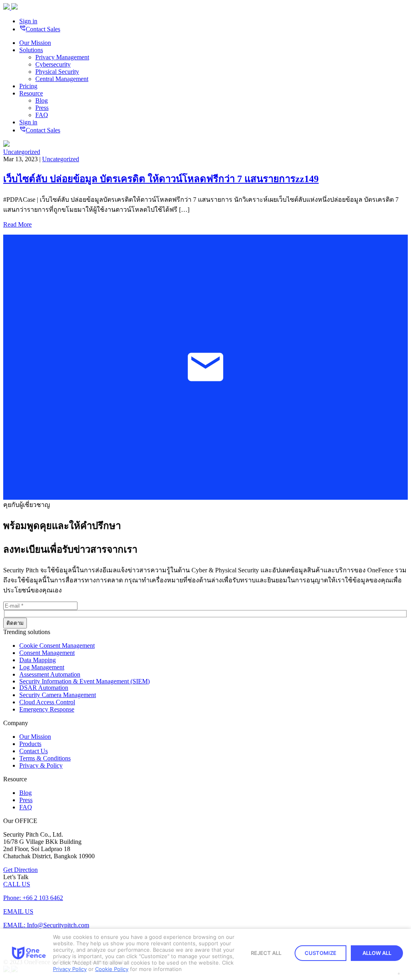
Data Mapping (37, 660)
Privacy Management (62, 57)
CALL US (16, 884)
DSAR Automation (43, 687)
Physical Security (57, 71)
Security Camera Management (57, 694)
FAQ (41, 114)
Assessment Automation (49, 674)
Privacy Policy (70, 969)
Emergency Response (46, 709)
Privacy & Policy (41, 765)
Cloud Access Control (47, 702)
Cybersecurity (53, 64)
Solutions (31, 50)
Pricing (28, 86)
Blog (41, 100)
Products (30, 743)
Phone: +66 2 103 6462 (33, 897)
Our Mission (35, 42)
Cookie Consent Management (57, 645)
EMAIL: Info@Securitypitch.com (46, 925)
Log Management (41, 667)
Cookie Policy (111, 969)
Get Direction (20, 869)
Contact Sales (39, 29)
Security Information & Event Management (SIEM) (84, 681)
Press (42, 107)
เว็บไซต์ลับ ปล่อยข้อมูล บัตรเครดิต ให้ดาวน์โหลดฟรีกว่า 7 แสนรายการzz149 (161, 179)
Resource (31, 93)
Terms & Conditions (45, 758)
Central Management (61, 78)
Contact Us (33, 751)
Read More (17, 224)
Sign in (28, 21)
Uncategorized (21, 151)
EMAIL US (18, 911)
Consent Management (47, 652)
